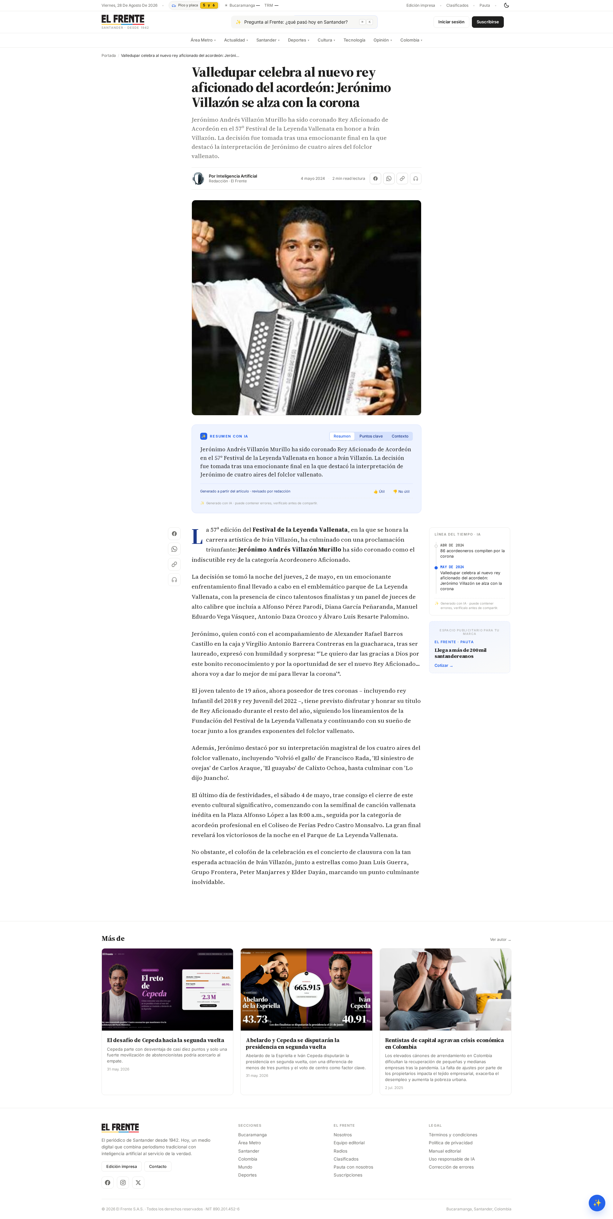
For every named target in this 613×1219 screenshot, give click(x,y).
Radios (340, 1151)
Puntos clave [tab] (371, 436)
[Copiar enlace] (402, 178)
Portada (109, 55)
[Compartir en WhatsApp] (389, 178)
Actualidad (236, 39)
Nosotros (343, 1134)
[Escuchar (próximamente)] (415, 178)
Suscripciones (348, 1174)
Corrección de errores (451, 1166)
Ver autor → (500, 939)
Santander (268, 39)
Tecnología (354, 39)
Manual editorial (445, 1151)
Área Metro (203, 39)
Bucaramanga (252, 1134)
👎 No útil (401, 491)
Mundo (245, 1166)
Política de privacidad (451, 1142)
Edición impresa (420, 5)
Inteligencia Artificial (236, 176)
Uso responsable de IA (452, 1159)
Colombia (411, 39)
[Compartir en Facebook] (375, 178)
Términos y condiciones (453, 1134)
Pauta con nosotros (353, 1166)
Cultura (326, 39)
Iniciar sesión (451, 21)
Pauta (485, 5)
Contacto (158, 1166)
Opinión (383, 39)
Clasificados (457, 5)
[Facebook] (108, 1183)
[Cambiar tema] (506, 5)
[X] (138, 1183)
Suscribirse (488, 21)
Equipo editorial (349, 1142)
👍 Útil (379, 491)
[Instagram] (123, 1183)
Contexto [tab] (400, 436)
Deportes (298, 39)
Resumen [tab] (342, 436)
